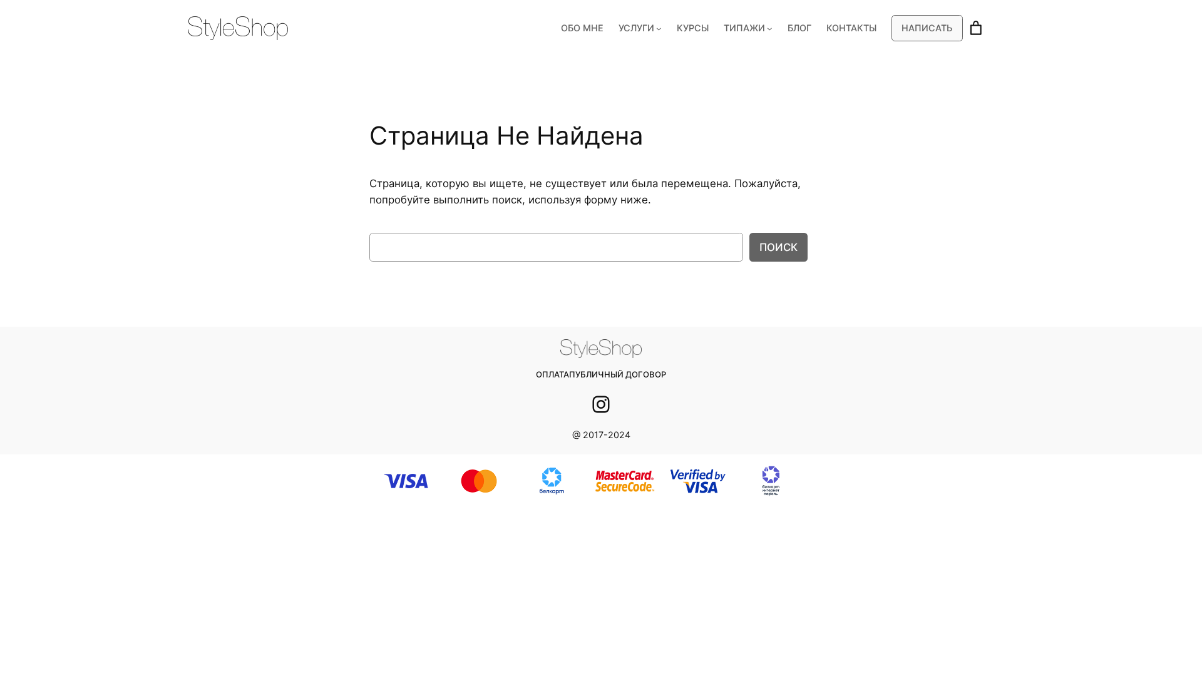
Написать (927, 28)
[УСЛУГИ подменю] (659, 28)
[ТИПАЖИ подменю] (770, 28)
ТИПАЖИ (744, 28)
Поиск (778, 247)
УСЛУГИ (636, 28)
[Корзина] (976, 28)
